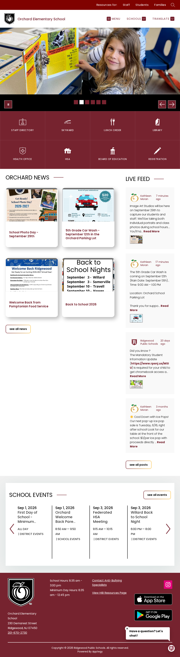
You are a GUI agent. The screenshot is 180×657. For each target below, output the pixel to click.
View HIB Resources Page (109, 593)
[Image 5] (98, 102)
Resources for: (106, 5)
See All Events (157, 495)
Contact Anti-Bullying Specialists (107, 582)
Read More (151, 231)
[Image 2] (81, 102)
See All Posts (139, 465)
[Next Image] (172, 104)
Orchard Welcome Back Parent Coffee (66, 517)
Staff (126, 5)
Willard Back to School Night (142, 517)
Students (142, 5)
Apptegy (97, 651)
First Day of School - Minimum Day (27, 517)
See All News (18, 329)
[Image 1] (76, 102)
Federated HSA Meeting (102, 517)
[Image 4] (93, 102)
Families (160, 5)
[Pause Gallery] (8, 104)
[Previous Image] (162, 104)
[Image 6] (104, 102)
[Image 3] (87, 102)
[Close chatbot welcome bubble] (127, 628)
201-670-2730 (17, 633)
